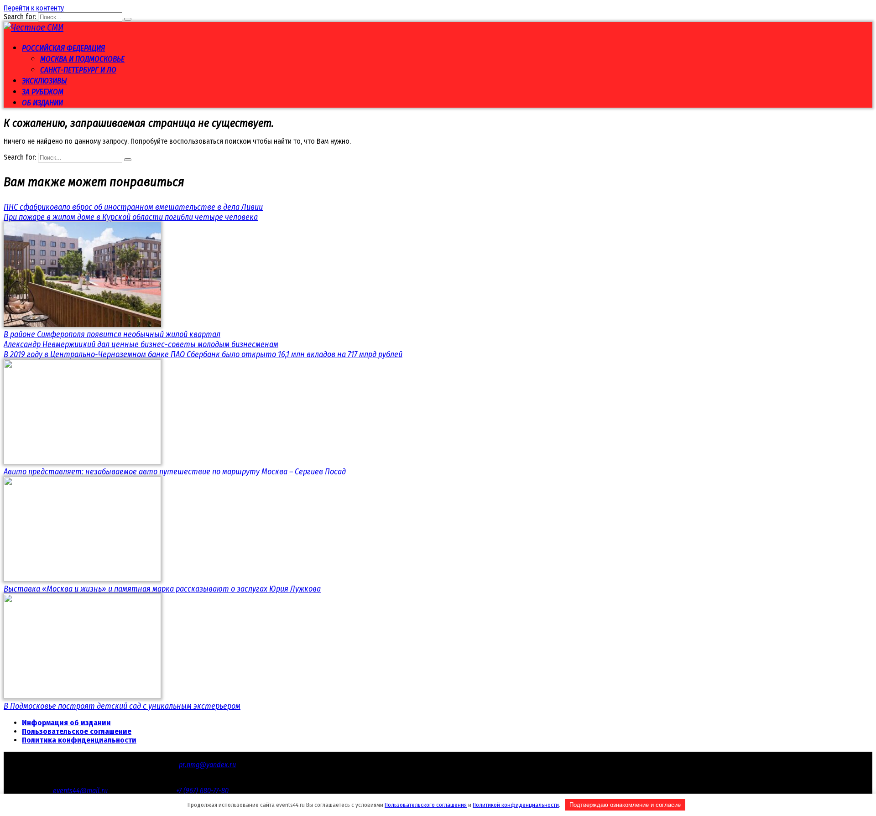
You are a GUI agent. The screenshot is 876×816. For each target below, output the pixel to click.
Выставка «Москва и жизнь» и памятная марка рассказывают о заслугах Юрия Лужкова (162, 589)
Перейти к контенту (34, 8)
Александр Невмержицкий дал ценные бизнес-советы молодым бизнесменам (141, 344)
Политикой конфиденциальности (516, 804)
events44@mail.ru (80, 790)
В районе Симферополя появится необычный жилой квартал (112, 334)
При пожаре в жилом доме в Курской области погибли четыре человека (131, 217)
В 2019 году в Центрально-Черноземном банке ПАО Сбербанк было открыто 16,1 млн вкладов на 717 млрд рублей (203, 354)
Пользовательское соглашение (76, 731)
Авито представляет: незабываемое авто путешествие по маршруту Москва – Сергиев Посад (175, 472)
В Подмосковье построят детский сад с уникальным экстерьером (122, 706)
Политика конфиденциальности (79, 740)
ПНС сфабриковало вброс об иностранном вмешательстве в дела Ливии (133, 207)
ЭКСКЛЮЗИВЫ (44, 81)
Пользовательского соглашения (426, 804)
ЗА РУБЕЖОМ (42, 92)
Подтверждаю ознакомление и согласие (625, 804)
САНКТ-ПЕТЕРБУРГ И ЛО (78, 70)
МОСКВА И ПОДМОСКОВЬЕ (82, 59)
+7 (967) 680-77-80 (202, 790)
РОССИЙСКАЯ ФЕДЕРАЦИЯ (63, 48)
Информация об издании (66, 723)
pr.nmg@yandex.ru (207, 764)
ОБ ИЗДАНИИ (42, 103)
